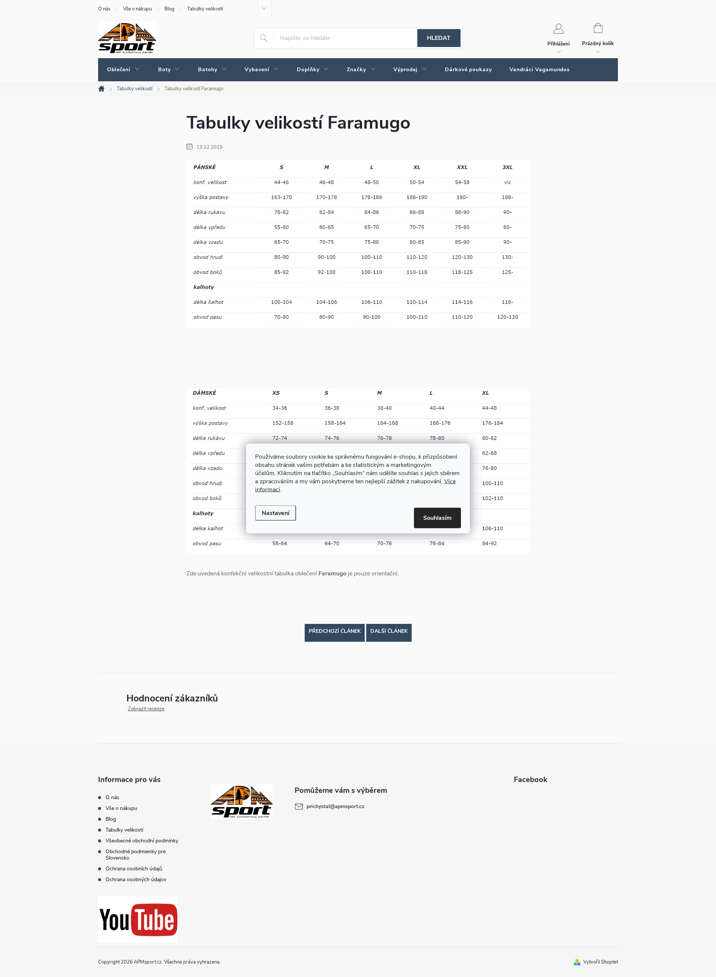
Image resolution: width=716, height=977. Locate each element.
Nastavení (275, 513)
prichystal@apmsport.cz (335, 806)
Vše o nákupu (137, 9)
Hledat (438, 38)
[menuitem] (123, 69)
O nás (104, 9)
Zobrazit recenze (146, 709)
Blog (169, 9)
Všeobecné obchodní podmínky (142, 840)
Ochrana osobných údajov (136, 879)
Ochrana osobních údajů (134, 868)
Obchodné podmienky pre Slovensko (136, 854)
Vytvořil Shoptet (600, 962)
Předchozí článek (335, 631)
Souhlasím (437, 518)
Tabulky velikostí (205, 9)
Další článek (389, 631)
